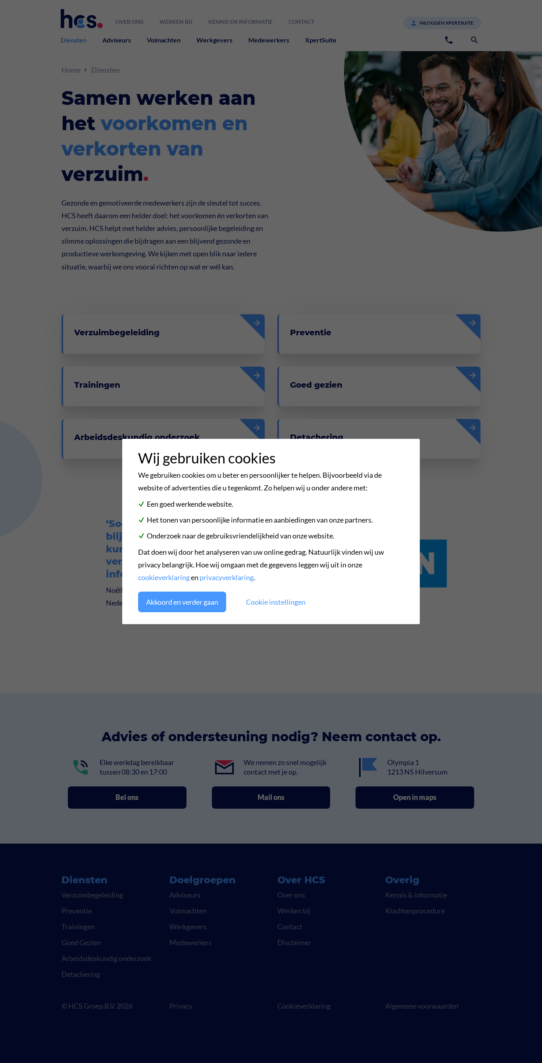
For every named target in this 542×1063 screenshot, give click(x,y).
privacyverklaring (227, 577)
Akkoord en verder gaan (182, 602)
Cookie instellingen (276, 602)
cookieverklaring (164, 577)
